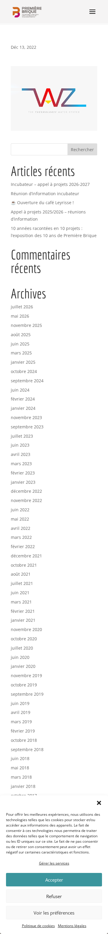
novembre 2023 (26, 417)
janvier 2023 (23, 482)
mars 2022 (21, 537)
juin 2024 (20, 390)
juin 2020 (20, 657)
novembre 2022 (26, 500)
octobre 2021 (24, 565)
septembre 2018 (27, 749)
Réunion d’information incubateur (45, 193)
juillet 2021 (22, 583)
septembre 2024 (27, 380)
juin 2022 (20, 510)
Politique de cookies (38, 925)
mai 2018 (20, 768)
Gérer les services (54, 863)
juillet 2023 (22, 436)
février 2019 (23, 731)
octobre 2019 (24, 685)
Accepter (54, 880)
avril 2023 (20, 454)
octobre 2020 (24, 639)
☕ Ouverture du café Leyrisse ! (42, 202)
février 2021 (23, 611)
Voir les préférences (54, 913)
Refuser (54, 896)
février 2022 (23, 546)
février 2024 (23, 399)
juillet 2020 (22, 648)
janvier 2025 (23, 362)
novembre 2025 (26, 325)
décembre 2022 (26, 491)
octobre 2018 (24, 740)
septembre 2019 (27, 694)
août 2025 (21, 334)
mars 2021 (21, 602)
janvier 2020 (23, 666)
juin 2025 (20, 344)
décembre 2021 (26, 556)
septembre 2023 (27, 427)
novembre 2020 (26, 629)
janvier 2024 (23, 408)
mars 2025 (21, 353)
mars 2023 (21, 463)
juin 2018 (20, 758)
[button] (99, 803)
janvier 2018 (23, 786)
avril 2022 (20, 528)
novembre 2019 (26, 675)
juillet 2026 (22, 307)
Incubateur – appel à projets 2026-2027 (50, 184)
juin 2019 (20, 703)
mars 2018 (21, 777)
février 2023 (23, 473)
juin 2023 (20, 445)
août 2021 (21, 574)
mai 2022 (20, 519)
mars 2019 (21, 721)
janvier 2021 (23, 620)
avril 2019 (20, 712)
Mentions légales (72, 925)
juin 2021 (20, 592)
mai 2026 (20, 316)
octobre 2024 (24, 371)
